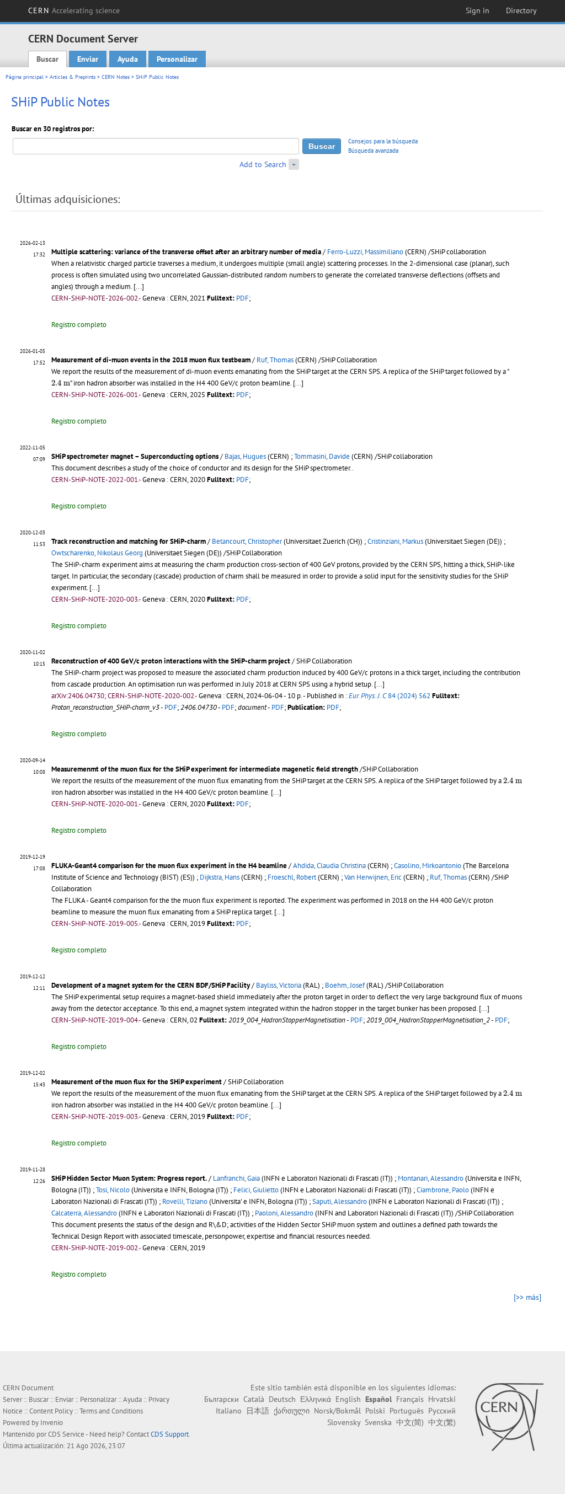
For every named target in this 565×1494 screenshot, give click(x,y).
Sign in (477, 10)
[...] (139, 286)
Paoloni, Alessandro (284, 1213)
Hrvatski (442, 1399)
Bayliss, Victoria (278, 985)
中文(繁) (442, 1422)
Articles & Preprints (72, 77)
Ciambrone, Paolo (443, 1190)
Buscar (47, 59)
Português (407, 1411)
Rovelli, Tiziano (184, 1201)
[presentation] (60, 383)
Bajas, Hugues (245, 456)
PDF (242, 298)
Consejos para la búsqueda (383, 141)
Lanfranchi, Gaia (236, 1178)
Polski (375, 1411)
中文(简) (410, 1422)
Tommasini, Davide (322, 456)
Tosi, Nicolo (113, 1190)
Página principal (25, 77)
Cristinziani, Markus (395, 541)
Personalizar (177, 59)
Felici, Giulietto (256, 1190)
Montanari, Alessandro (430, 1178)
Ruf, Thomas (275, 360)
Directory (521, 10)
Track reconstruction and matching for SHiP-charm (128, 541)
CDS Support (170, 1434)
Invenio (51, 1422)
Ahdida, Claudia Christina (329, 865)
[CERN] (509, 1417)
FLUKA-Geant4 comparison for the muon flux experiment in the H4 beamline (169, 865)
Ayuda (128, 59)
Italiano (229, 1411)
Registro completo (78, 324)
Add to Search (262, 164)
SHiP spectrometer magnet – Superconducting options (134, 456)
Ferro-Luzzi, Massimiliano (365, 251)
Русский (442, 1411)
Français (410, 1399)
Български (221, 1399)
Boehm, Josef (345, 985)
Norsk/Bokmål (337, 1411)
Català (253, 1399)
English (348, 1399)
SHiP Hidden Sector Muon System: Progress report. (129, 1178)
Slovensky (343, 1422)
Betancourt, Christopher (247, 541)
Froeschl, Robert (292, 877)
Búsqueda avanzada (373, 150)
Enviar (87, 59)
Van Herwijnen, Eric (373, 877)
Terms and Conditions (111, 1411)
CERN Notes (116, 77)
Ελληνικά (315, 1399)
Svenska (378, 1422)
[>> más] (527, 1297)
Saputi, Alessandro (339, 1201)
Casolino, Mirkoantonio (427, 865)
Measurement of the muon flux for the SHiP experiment (136, 1081)
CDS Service (66, 1434)
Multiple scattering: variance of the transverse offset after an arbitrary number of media (186, 251)
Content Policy (51, 1411)
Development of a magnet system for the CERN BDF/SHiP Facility (150, 985)
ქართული (292, 1411)
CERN (74, 10)
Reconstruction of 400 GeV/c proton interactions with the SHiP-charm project (170, 661)
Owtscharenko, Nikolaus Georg (97, 553)
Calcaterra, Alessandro (84, 1213)
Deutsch (282, 1399)
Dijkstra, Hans (219, 877)
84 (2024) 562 (389, 695)
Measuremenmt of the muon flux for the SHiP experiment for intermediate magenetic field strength (204, 769)
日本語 (257, 1411)
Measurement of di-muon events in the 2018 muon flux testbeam (150, 360)
